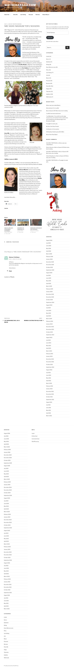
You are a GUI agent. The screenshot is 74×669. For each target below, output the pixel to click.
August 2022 (49, 369)
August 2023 (49, 337)
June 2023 (48, 342)
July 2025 (48, 275)
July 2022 (48, 372)
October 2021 (49, 396)
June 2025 (48, 278)
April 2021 (48, 413)
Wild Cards (48, 96)
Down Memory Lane (51, 67)
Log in (33, 433)
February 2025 (49, 289)
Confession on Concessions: (52, 129)
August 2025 (49, 272)
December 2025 (50, 262)
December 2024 (50, 294)
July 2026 (48, 243)
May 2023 (48, 345)
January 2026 (49, 259)
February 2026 (49, 256)
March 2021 (49, 415)
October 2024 (49, 299)
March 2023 (49, 351)
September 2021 (50, 399)
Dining (47, 64)
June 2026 (48, 245)
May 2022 (48, 378)
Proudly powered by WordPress (11, 665)
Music (47, 78)
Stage (47, 88)
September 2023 (50, 334)
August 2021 (49, 402)
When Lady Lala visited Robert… (53, 105)
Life (47, 75)
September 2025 (50, 270)
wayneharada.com (20, 5)
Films (47, 70)
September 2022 (50, 367)
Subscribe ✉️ (7, 14)
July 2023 (48, 340)
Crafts (47, 56)
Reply (10, 271)
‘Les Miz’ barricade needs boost (53, 113)
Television (15, 241)
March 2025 (49, 286)
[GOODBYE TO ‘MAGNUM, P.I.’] (23, 222)
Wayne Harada (17, 24)
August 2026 (49, 240)
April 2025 (48, 283)
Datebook (48, 61)
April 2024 (48, 315)
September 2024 (50, 302)
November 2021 (50, 394)
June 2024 (48, 310)
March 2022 (49, 383)
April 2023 (48, 348)
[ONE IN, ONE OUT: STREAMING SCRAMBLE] (10, 222)
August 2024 (49, 305)
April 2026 (48, 251)
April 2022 (48, 380)
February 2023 (49, 353)
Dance (47, 59)
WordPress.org (35, 441)
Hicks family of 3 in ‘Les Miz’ (52, 108)
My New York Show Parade (52, 126)
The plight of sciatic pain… (52, 123)
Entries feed (34, 436)
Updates (48, 94)
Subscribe (50, 37)
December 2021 (50, 391)
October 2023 (49, 332)
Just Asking (23, 14)
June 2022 (48, 375)
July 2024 (48, 307)
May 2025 (48, 280)
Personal (31, 14)
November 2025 (50, 264)
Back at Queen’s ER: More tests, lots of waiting (57, 110)
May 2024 (48, 313)
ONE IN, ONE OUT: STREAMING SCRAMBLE (8, 229)
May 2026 (48, 248)
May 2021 (48, 410)
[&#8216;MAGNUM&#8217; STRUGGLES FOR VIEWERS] (36, 222)
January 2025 (49, 291)
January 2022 (49, 388)
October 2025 (49, 267)
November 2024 (50, 297)
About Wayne (45, 14)
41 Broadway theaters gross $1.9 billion (55, 131)
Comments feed (35, 438)
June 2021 (48, 407)
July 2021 (48, 404)
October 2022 (49, 364)
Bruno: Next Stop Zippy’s (52, 134)
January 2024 (49, 324)
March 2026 (49, 253)
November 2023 (50, 329)
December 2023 (50, 326)
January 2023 (49, 356)
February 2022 (49, 386)
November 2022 (50, 361)
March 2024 (49, 318)
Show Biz (15, 14)
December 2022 (50, 359)
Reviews (38, 14)
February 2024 (49, 321)
